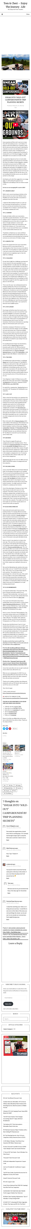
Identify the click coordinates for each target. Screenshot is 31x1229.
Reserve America (19, 421)
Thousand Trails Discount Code (11, 1157)
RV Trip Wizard (11, 478)
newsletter (16, 710)
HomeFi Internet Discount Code (11, 1178)
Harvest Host (15, 345)
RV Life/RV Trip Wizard (12, 446)
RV (5, 785)
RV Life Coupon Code (9, 1181)
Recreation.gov (21, 407)
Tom (15, 107)
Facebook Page (12, 713)
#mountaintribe (17, 525)
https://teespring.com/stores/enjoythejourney (14, 693)
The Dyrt (17, 350)
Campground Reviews (15, 444)
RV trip (14, 790)
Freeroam (12, 427)
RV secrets (18, 788)
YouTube (15, 708)
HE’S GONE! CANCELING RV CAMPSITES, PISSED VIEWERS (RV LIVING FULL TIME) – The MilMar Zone (15, 930)
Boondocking (6, 652)
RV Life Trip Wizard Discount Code (12, 1098)
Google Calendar (21, 515)
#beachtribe (23, 528)
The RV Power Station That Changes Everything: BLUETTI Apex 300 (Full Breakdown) (13, 1118)
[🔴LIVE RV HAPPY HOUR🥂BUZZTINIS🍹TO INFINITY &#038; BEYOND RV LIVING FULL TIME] (8, 766)
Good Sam (21, 664)
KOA (25, 664)
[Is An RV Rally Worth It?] (20, 748)
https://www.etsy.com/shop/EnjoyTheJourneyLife (15, 698)
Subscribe (8, 1004)
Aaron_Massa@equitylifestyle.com (11, 604)
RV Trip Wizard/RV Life (14, 647)
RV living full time (8, 788)
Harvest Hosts (15, 663)
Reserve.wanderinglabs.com (15, 547)
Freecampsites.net (20, 652)
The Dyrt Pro (21, 387)
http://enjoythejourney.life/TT (10, 607)
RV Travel (6, 790)
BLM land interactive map (11, 658)
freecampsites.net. (21, 427)
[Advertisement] (15, 35)
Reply (7, 840)
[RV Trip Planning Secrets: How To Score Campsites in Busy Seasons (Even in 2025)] (8, 748)
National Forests (7, 352)
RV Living (18, 785)
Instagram (13, 715)
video (20, 154)
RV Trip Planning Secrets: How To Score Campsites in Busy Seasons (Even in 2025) (8, 755)
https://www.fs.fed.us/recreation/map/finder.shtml (16, 656)
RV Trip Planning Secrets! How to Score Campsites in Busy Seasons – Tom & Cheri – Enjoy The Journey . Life (15, 936)
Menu (27, 14)
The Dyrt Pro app (7, 459)
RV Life (10, 785)
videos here (21, 597)
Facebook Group (13, 711)
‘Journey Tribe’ (17, 706)
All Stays (22, 647)
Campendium (21, 352)
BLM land (22, 350)
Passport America (13, 664)
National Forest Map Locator (10, 654)
